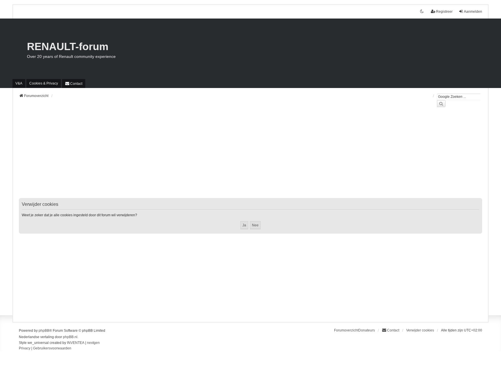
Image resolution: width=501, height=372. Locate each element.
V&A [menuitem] (18, 83)
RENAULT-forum (67, 46)
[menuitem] (43, 83)
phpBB (44, 331)
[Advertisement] (193, 156)
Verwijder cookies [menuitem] (420, 330)
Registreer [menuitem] (444, 12)
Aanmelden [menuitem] (473, 12)
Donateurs (366, 330)
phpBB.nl (70, 337)
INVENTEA (75, 343)
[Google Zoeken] (441, 103)
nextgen (93, 343)
